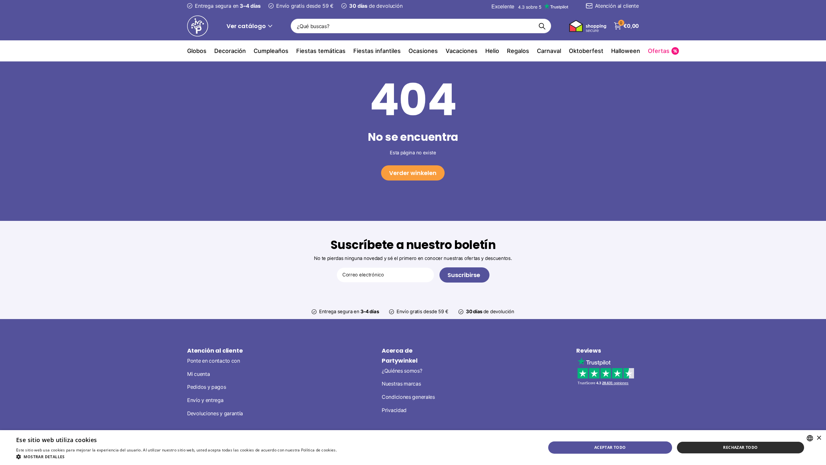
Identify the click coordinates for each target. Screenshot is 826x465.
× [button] (818, 438)
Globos (196, 50)
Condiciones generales (408, 397)
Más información (354, 450)
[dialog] (413, 447)
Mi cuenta (198, 374)
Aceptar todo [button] (610, 447)
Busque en (542, 26)
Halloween (625, 50)
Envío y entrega (205, 400)
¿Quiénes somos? (402, 371)
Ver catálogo (247, 26)
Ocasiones (423, 50)
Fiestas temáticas (321, 50)
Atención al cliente (215, 350)
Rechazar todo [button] (740, 447)
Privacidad (394, 410)
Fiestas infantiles (377, 50)
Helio (492, 50)
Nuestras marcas (401, 384)
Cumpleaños (271, 50)
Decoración (230, 50)
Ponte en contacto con (213, 361)
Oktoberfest (586, 50)
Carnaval (549, 50)
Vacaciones (462, 50)
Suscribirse (464, 275)
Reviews (588, 350)
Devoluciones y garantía (215, 413)
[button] (193, 456)
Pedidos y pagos (206, 387)
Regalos (518, 50)
